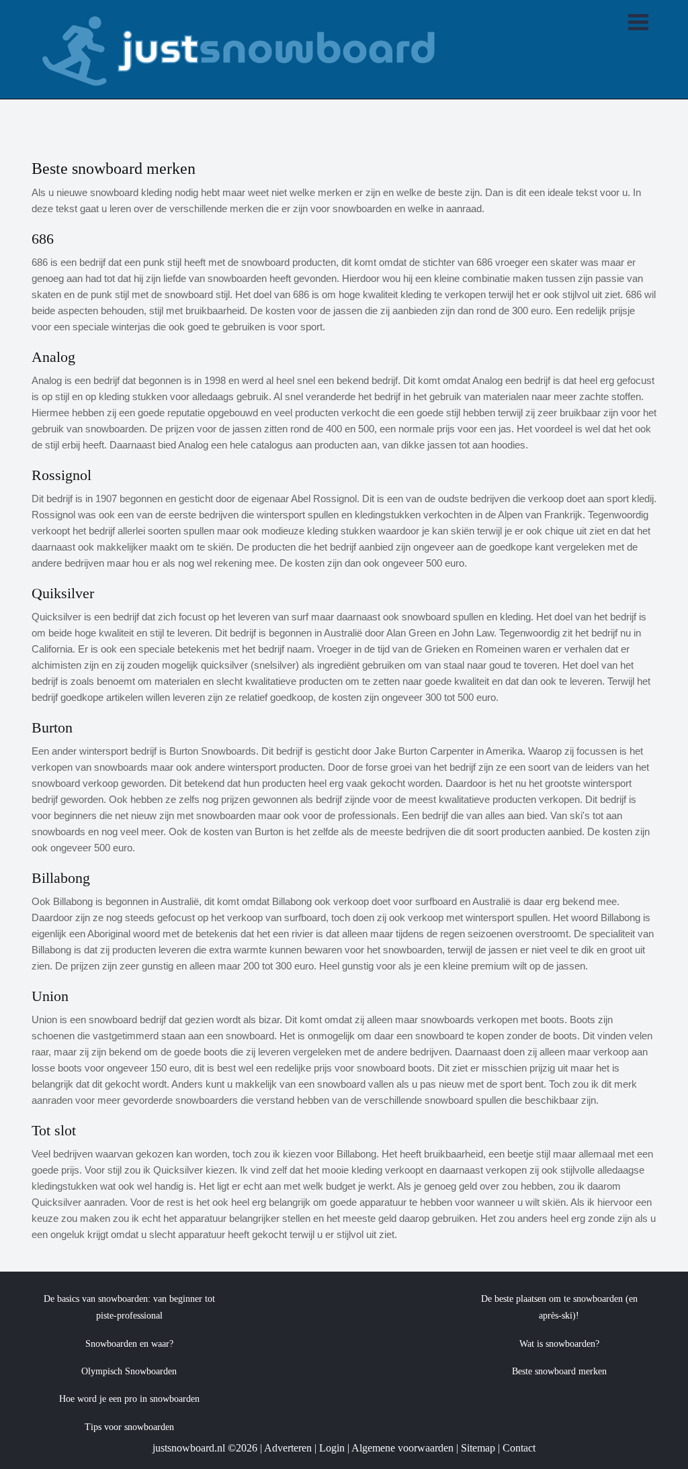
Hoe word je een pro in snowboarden (129, 1399)
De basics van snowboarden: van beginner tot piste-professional (129, 1307)
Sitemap (478, 1448)
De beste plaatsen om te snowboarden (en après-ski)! (559, 1307)
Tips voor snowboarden (129, 1427)
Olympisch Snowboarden (129, 1371)
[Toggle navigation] (638, 23)
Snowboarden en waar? (129, 1344)
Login (332, 1448)
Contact (519, 1448)
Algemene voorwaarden (402, 1448)
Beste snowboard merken (559, 1371)
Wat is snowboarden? (559, 1344)
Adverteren (288, 1448)
